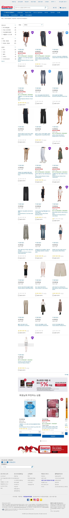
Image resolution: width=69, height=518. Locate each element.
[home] (7, 7)
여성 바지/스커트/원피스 (22, 18)
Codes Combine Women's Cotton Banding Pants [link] (42, 176)
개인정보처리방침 (27, 496)
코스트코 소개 (4, 474)
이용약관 (20, 496)
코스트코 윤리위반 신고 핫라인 (61, 486)
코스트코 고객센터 (7, 460)
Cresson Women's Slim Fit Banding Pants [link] (25, 174)
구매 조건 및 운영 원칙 (59, 478)
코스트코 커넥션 (4, 486)
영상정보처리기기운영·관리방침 (40, 496)
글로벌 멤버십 (17, 490)
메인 (2, 18)
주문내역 (16, 486)
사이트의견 (30, 482)
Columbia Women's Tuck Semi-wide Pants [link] (25, 214)
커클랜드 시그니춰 (4, 482)
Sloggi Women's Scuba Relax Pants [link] (42, 134)
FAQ (29, 476)
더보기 (3, 61)
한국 (65, 1)
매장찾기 (4, 464)
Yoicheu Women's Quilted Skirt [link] (41, 325)
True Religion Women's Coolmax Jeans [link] (42, 251)
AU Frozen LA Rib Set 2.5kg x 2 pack (49, 428)
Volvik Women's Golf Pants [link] (23, 325)
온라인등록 (16, 482)
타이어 (46, 12)
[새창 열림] (3, 510)
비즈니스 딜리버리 (37, 12)
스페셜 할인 (20, 12)
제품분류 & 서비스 (4, 484)
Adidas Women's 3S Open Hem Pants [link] (60, 57)
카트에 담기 (30, 435)
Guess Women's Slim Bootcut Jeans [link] (42, 96)
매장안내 (43, 476)
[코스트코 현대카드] (43, 391)
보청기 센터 (43, 478)
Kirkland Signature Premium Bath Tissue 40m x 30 (29, 427)
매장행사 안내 (44, 482)
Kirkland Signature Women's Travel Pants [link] (25, 99)
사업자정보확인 (45, 507)
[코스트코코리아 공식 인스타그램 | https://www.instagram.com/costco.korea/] (34, 500)
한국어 (52, 1)
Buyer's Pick (28, 12)
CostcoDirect (14, 15)
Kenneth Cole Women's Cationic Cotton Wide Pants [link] (24, 252)
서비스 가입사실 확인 (54, 511)
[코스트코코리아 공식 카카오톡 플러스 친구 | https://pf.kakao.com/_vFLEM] (31, 500)
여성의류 (14, 18)
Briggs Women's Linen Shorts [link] (58, 136)
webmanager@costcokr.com (20, 507)
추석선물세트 (28, 15)
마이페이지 (16, 484)
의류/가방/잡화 (8, 18)
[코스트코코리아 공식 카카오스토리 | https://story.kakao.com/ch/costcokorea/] (41, 500)
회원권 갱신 (16, 478)
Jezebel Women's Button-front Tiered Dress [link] (58, 176)
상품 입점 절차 (58, 480)
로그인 (55, 7)
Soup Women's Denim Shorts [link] (58, 250)
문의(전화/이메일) (31, 478)
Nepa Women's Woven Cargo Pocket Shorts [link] (60, 289)
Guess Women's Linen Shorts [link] (41, 288)
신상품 (58, 12)
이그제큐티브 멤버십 (18, 480)
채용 (1, 488)
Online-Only (6, 15)
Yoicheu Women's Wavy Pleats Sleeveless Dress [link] (41, 214)
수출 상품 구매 (31, 484)
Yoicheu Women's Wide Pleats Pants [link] (25, 288)
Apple (21, 15)
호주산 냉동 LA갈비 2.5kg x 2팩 (49, 426)
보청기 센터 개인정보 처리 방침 (47, 480)
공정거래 (57, 482)
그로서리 (52, 12)
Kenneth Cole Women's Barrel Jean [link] (59, 96)
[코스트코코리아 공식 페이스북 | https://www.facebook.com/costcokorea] (28, 500)
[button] (46, 7)
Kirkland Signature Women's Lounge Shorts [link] (25, 61)
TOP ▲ (66, 374)
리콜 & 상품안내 (31, 480)
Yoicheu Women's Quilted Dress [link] (59, 325)
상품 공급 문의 (58, 476)
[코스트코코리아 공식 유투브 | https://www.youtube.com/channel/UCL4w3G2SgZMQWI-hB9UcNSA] (38, 500)
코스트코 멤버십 (18, 474)
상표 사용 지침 (52, 496)
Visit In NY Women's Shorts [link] (23, 363)
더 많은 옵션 (21, 49)
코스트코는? (3, 476)
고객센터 (30, 474)
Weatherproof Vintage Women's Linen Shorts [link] (59, 215)
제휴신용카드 (17, 488)
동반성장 (57, 484)
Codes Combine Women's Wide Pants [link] (24, 135)
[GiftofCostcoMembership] (43, 452)
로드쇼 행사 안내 (44, 484)
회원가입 (16, 476)
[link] (26, 46)
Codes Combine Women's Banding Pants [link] (42, 59)
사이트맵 (15, 496)
